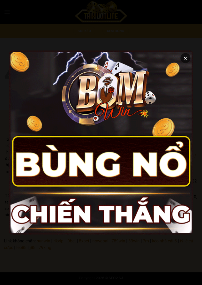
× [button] (185, 58)
